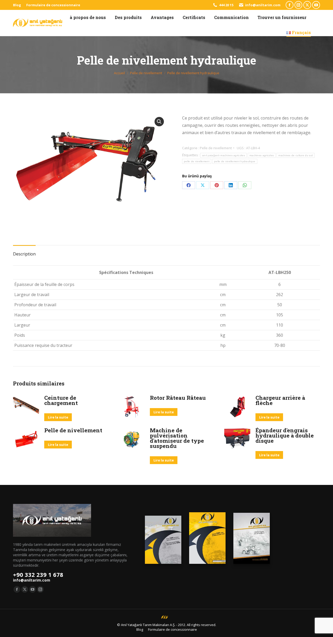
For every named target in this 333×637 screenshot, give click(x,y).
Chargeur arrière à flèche (280, 400)
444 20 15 (226, 5)
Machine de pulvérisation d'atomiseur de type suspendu (177, 438)
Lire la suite (58, 417)
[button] (159, 121)
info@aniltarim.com (262, 5)
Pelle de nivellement (216, 148)
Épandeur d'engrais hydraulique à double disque (284, 435)
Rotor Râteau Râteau (178, 397)
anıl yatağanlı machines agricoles (223, 155)
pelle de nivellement (196, 161)
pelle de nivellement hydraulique (234, 161)
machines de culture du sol (295, 155)
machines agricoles (261, 155)
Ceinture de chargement (61, 400)
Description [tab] (24, 254)
